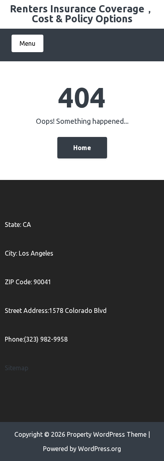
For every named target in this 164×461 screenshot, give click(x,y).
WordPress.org (99, 448)
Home (82, 147)
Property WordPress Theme (106, 434)
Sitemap (16, 367)
